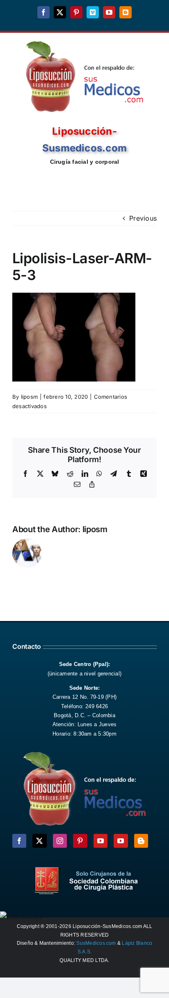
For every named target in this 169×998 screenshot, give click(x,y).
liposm (29, 396)
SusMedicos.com (96, 943)
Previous (143, 218)
